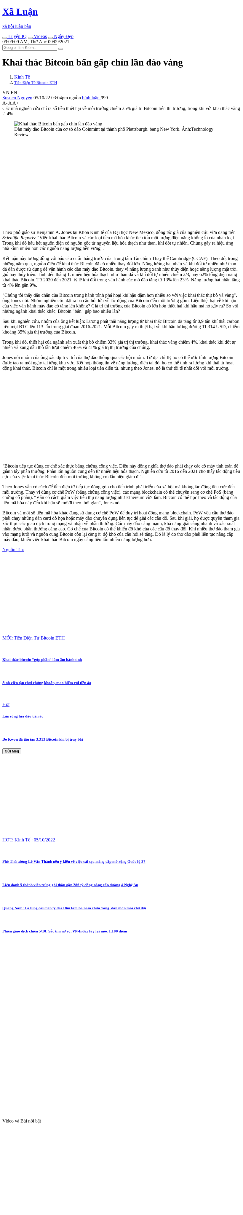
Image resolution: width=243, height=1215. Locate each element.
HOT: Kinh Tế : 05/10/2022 (28, 839)
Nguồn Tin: (13, 549)
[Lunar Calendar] (50, 38)
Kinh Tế (22, 76)
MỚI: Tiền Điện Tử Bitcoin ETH (33, 637)
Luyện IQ (17, 36)
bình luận (91, 97)
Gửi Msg (12, 751)
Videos (40, 36)
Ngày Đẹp (63, 36)
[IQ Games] (4, 38)
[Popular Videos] (30, 38)
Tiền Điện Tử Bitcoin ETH (35, 82)
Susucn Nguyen (17, 97)
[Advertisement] (121, 183)
